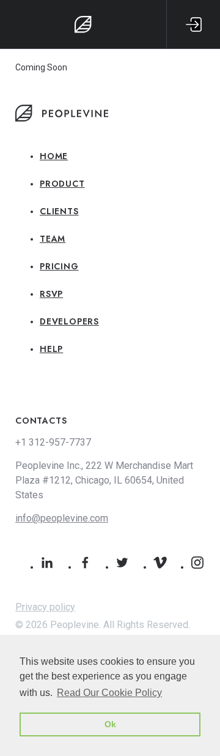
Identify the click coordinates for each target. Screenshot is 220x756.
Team (52, 239)
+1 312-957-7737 (53, 442)
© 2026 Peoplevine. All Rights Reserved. (102, 625)
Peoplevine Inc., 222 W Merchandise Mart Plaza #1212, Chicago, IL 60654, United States (104, 480)
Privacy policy (45, 607)
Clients (59, 211)
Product (62, 184)
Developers (69, 321)
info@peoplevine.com (61, 518)
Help (51, 349)
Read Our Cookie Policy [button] (109, 692)
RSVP (51, 294)
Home (54, 156)
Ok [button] (110, 724)
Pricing (59, 266)
